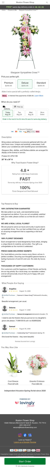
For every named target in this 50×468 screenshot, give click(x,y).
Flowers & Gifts (12, 10)
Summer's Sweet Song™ (25, 295)
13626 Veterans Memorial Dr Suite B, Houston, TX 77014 (25, 423)
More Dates (42, 113)
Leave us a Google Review (25, 442)
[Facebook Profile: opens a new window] (25, 435)
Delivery (7, 108)
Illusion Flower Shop (25, 2)
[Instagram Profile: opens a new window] (20, 435)
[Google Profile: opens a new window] (30, 435)
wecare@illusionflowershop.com (25, 427)
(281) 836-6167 (25, 425)
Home (3, 10)
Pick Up (20, 107)
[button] (45, 463)
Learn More (39, 95)
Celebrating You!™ (23, 333)
